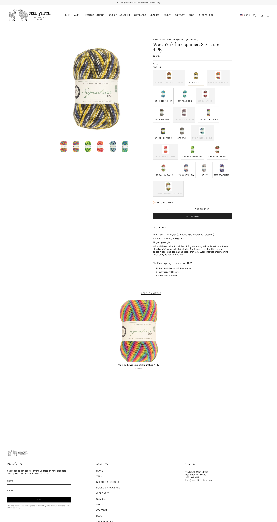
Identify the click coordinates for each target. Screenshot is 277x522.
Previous (58, 89)
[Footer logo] (18, 453)
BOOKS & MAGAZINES (108, 487)
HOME (99, 470)
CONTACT (101, 510)
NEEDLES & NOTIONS (107, 482)
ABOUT (100, 504)
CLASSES (101, 499)
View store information (166, 275)
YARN (99, 476)
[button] (77, 15)
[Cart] (268, 15)
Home (156, 39)
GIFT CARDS (103, 493)
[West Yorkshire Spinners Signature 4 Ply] (138, 331)
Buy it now (192, 216)
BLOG (99, 515)
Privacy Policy (56, 506)
